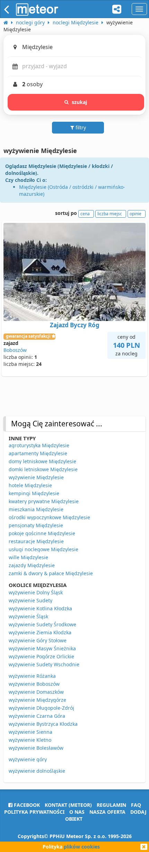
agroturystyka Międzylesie (39, 445)
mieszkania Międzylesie (36, 509)
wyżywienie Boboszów (34, 684)
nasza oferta (107, 812)
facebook (26, 805)
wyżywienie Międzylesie (36, 477)
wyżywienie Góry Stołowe (38, 640)
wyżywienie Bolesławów (36, 748)
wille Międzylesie (28, 557)
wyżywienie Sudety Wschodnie (44, 664)
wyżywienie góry (28, 759)
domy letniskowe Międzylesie (42, 461)
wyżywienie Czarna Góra (37, 716)
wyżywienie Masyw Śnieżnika (42, 648)
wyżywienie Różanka (32, 676)
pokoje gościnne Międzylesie (42, 533)
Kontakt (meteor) (68, 805)
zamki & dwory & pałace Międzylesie (51, 573)
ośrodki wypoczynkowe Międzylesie (49, 517)
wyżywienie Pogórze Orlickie (41, 656)
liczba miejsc (109, 214)
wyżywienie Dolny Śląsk (36, 592)
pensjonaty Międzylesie (36, 525)
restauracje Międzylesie (36, 541)
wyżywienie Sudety (30, 600)
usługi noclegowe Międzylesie (43, 549)
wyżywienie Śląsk (28, 616)
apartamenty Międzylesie (38, 453)
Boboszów (15, 350)
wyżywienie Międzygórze (37, 700)
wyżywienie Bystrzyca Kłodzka (43, 724)
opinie (135, 214)
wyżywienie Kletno (30, 740)
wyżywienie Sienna (30, 732)
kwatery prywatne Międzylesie (44, 501)
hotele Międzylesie (30, 485)
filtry (80, 127)
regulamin (111, 805)
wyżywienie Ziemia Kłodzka (40, 632)
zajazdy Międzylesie (32, 565)
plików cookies (82, 846)
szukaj (79, 102)
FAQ (136, 805)
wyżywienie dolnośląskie (37, 770)
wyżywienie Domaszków (36, 692)
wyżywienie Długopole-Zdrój (41, 708)
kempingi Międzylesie (34, 493)
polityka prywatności (34, 812)
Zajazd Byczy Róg (74, 325)
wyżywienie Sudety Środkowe (42, 624)
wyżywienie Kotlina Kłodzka (40, 608)
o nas (77, 812)
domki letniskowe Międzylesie (43, 469)
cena (85, 214)
